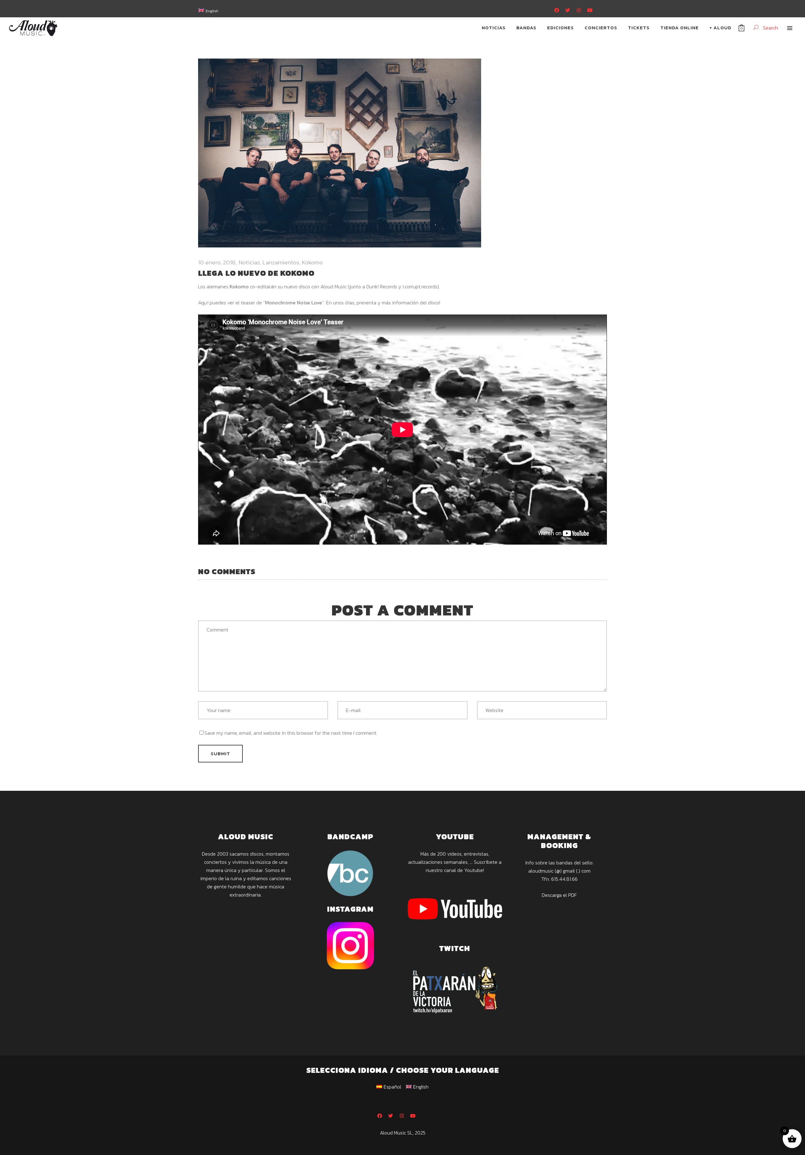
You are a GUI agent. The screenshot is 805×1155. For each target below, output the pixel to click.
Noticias (249, 262)
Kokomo (312, 262)
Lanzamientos (281, 262)
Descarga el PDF (559, 895)
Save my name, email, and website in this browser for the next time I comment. (290, 733)
